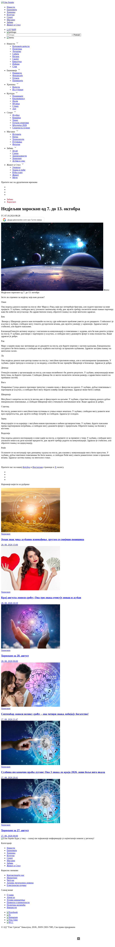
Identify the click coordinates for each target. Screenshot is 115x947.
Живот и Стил (13, 25)
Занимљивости (19, 156)
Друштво (16, 51)
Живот (15, 175)
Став (14, 66)
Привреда (17, 73)
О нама (10, 895)
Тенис (15, 120)
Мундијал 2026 (19, 125)
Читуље (10, 880)
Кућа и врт (17, 172)
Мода (15, 177)
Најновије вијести (21, 46)
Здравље (16, 167)
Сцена (15, 153)
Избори (15, 64)
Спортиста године (21, 128)
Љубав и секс (18, 161)
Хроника (11, 12)
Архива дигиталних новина (20, 883)
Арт (14, 108)
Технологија (18, 139)
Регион (15, 56)
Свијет (15, 59)
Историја (16, 134)
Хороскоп (17, 158)
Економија (12, 9)
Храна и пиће (18, 170)
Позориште (17, 96)
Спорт (10, 17)
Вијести (16, 87)
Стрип (15, 106)
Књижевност (18, 98)
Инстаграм (37, 467)
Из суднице (17, 89)
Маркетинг (12, 877)
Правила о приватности (18, 902)
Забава (10, 22)
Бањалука (17, 61)
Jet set (15, 151)
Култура (10, 14)
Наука (15, 137)
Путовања (17, 142)
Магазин (11, 20)
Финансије (17, 75)
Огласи (15, 78)
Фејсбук (26, 467)
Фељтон (16, 144)
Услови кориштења (16, 900)
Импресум (12, 907)
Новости (11, 7)
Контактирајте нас (15, 875)
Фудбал (15, 115)
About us (11, 897)
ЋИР (14, 29)
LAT (9, 29)
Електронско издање (16, 885)
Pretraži (77, 35)
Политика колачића (16, 905)
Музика (16, 103)
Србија (15, 54)
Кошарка (16, 117)
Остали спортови (20, 122)
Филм (15, 101)
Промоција (17, 80)
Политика (17, 49)
